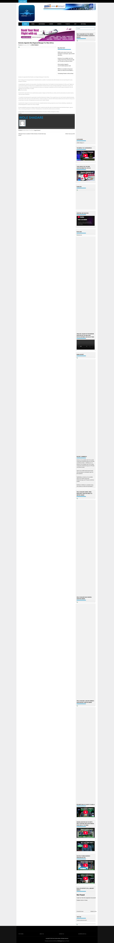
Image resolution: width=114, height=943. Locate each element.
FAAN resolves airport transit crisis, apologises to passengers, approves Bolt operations (66, 54)
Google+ (20, 113)
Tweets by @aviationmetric (82, 920)
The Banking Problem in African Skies (65, 73)
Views (32, 24)
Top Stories (31, 130)
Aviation (24, 130)
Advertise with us (82, 933)
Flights (68, 24)
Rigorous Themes (65, 940)
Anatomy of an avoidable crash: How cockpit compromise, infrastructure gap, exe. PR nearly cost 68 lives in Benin (66, 60)
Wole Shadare (35, 45)
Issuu (82, 911)
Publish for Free (93, 911)
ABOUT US (42, 933)
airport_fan (79, 470)
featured (38, 130)
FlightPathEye (79, 477)
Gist (75, 24)
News (25, 24)
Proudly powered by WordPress (51, 940)
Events (59, 24)
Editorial (83, 24)
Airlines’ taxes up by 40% (70, 133)
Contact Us (61, 933)
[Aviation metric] (20, 24)
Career (51, 24)
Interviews (42, 24)
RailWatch (78, 484)
